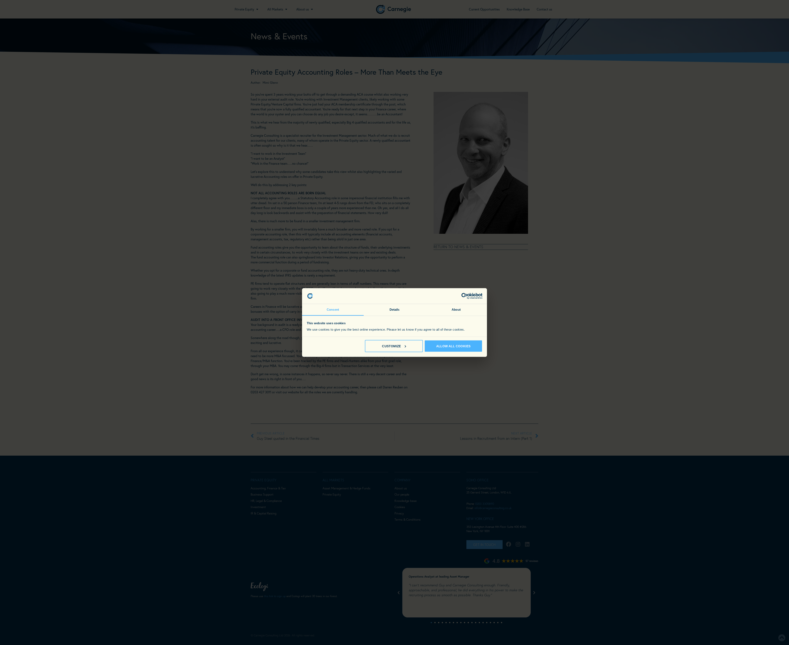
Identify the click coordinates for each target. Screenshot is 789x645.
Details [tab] (395, 309)
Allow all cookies (453, 346)
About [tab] (456, 309)
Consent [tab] (333, 309)
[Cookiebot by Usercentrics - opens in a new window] (464, 296)
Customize (391, 346)
